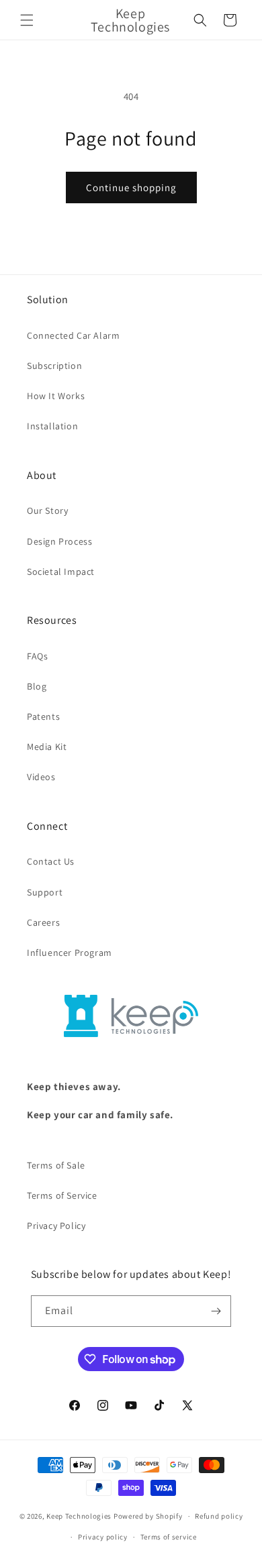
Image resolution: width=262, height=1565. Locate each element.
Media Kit (47, 747)
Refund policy (219, 1516)
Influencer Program (69, 953)
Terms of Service (62, 1195)
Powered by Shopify (148, 1516)
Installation (52, 426)
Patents (43, 716)
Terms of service (168, 1537)
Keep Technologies (79, 1516)
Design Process (59, 541)
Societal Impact (61, 571)
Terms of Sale (56, 1165)
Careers (43, 922)
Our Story (47, 510)
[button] (27, 20)
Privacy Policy (56, 1226)
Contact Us (51, 861)
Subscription (54, 366)
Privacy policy (103, 1537)
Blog (36, 686)
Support (44, 892)
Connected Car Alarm (73, 335)
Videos (41, 777)
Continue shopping (131, 187)
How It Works (56, 396)
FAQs (37, 656)
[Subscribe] (215, 1311)
